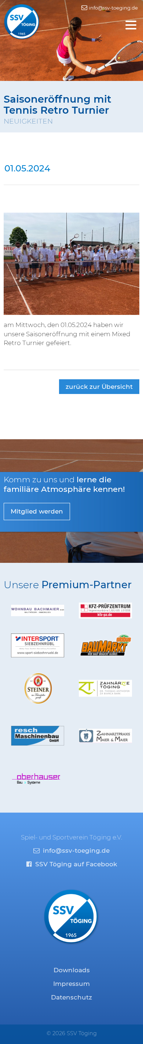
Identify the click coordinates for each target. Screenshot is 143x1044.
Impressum (71, 983)
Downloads (72, 970)
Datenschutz (71, 997)
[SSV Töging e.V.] (22, 21)
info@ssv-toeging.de (113, 8)
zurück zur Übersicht (99, 386)
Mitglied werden (37, 511)
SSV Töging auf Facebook (75, 864)
